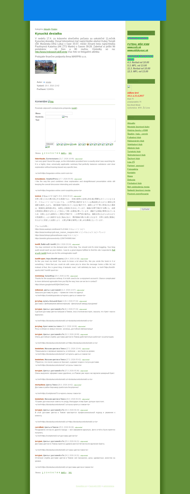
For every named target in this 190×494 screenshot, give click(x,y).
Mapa (130, 176)
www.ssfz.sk (134, 47)
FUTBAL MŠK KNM (138, 44)
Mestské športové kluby (138, 127)
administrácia (108, 486)
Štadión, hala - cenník (137, 134)
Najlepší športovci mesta (138, 190)
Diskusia (131, 179)
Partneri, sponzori (135, 165)
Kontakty (131, 172)
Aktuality (47, 29)
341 (70, 153)
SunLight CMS (95, 486)
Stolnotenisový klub (136, 155)
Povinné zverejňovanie (138, 194)
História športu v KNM (137, 130)
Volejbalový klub (134, 144)
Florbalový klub (134, 183)
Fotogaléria (132, 169)
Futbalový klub (134, 137)
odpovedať (79, 159)
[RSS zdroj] (51, 101)
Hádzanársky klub (135, 141)
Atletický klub (133, 148)
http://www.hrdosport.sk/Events (51, 52)
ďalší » (63, 153)
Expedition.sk (81, 486)
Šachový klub (133, 158)
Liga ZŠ (131, 162)
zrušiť (74, 108)
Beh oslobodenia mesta (138, 187)
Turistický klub (134, 151)
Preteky (54, 29)
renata (48, 82)
